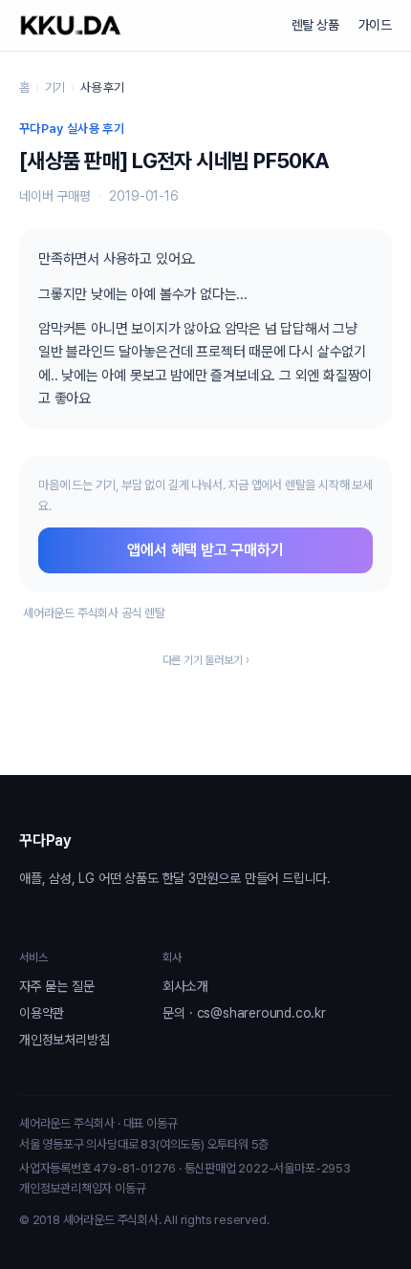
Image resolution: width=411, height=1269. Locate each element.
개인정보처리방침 (64, 1039)
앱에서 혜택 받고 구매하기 (205, 550)
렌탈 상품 (315, 24)
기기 (55, 87)
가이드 (375, 24)
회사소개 (184, 986)
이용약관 (41, 1013)
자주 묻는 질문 (56, 986)
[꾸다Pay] (70, 25)
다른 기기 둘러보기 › (205, 660)
